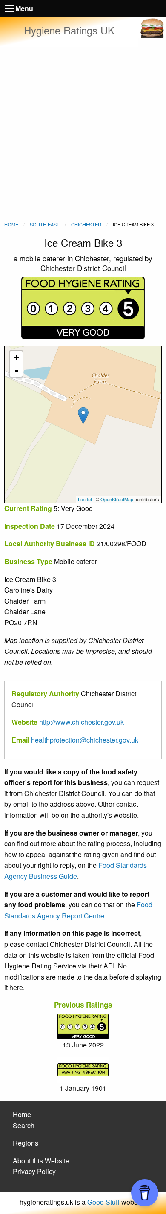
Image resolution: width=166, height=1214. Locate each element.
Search (23, 1125)
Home (11, 224)
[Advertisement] (83, 134)
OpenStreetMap (116, 499)
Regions (25, 1143)
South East (45, 224)
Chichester (86, 224)
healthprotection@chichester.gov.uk (84, 740)
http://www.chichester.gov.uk (81, 722)
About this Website (41, 1161)
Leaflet (85, 499)
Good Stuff (103, 1202)
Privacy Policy (34, 1171)
